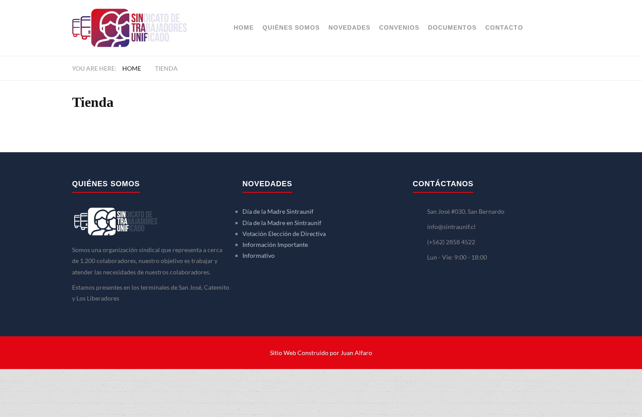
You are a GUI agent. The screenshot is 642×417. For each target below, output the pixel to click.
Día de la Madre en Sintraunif (281, 222)
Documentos (452, 27)
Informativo (258, 255)
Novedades (349, 27)
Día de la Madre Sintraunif (278, 211)
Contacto (504, 27)
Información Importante (275, 244)
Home (244, 27)
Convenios (399, 27)
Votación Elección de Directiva (284, 233)
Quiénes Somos (291, 27)
